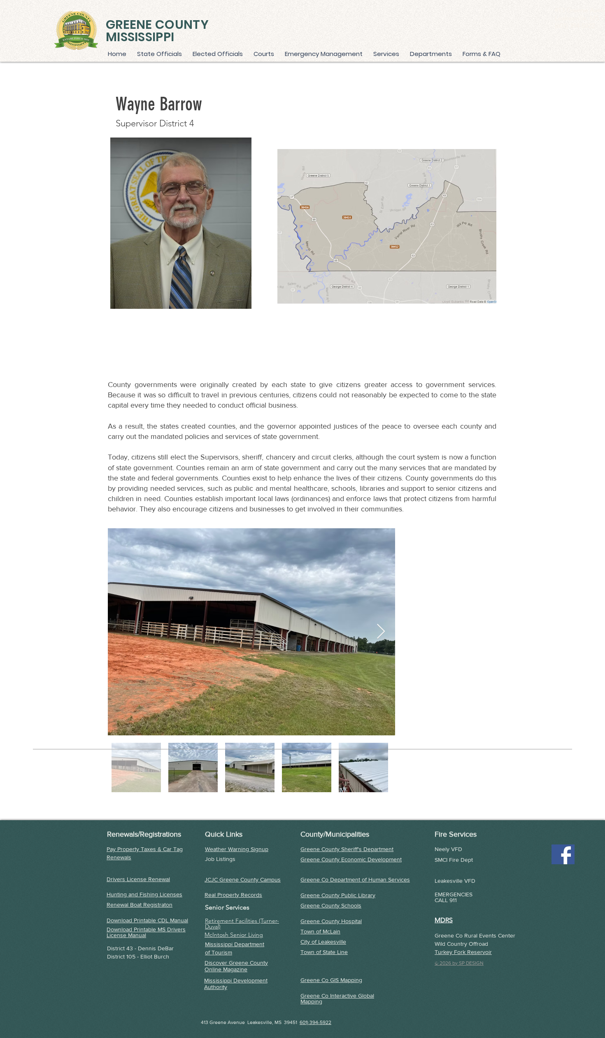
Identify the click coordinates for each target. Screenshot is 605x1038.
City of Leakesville (323, 941)
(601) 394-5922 (575, 26)
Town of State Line (324, 952)
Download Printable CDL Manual (147, 920)
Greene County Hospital (331, 921)
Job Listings (220, 859)
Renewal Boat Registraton (139, 904)
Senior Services (227, 907)
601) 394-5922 (315, 1022)
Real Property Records (233, 894)
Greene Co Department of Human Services (355, 879)
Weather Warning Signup (236, 849)
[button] (387, 54)
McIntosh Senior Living (234, 934)
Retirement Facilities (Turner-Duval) (242, 923)
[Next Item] (381, 632)
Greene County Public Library (337, 895)
